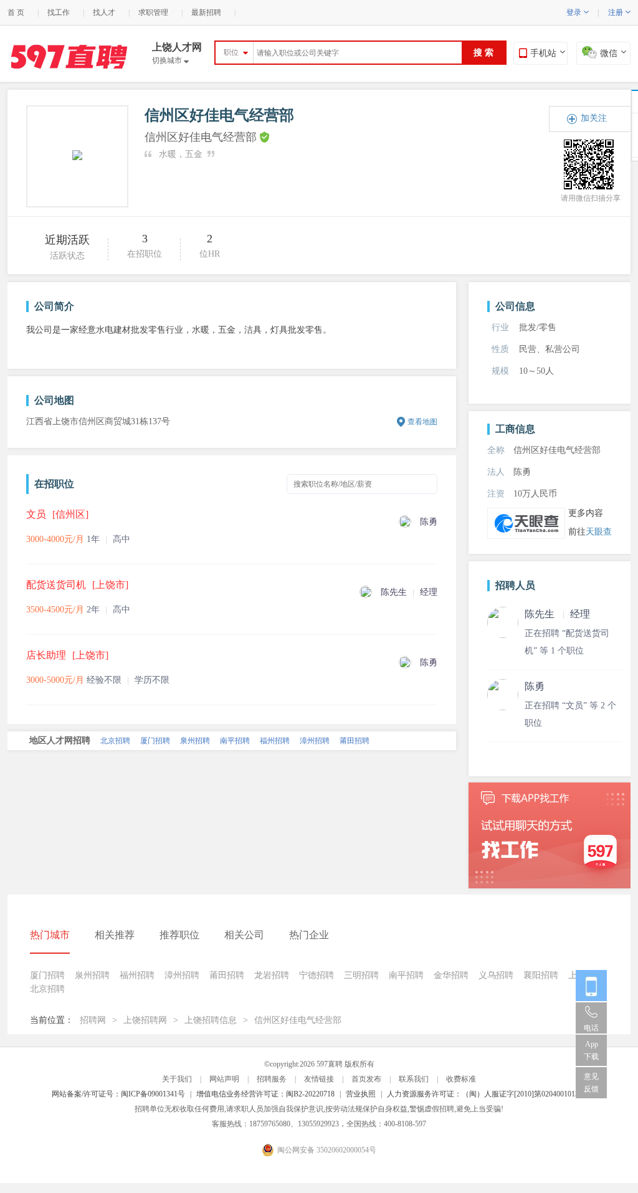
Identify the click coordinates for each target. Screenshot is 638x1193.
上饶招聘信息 (210, 1020)
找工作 (58, 12)
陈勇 (535, 686)
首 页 (15, 12)
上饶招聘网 (145, 1020)
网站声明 (224, 1079)
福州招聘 (275, 740)
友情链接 (319, 1079)
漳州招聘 (315, 740)
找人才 (104, 12)
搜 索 (483, 52)
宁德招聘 (316, 975)
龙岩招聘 (271, 975)
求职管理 (153, 12)
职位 (231, 52)
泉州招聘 (195, 740)
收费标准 (461, 1079)
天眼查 (599, 531)
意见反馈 (591, 1082)
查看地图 (422, 421)
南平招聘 (235, 740)
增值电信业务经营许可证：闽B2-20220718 (265, 1094)
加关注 (594, 118)
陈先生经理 (557, 614)
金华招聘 (451, 975)
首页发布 (366, 1079)
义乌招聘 (495, 975)
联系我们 (414, 1079)
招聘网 (93, 1020)
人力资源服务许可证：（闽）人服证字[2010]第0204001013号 (486, 1094)
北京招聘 (115, 740)
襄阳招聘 (540, 975)
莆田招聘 (354, 740)
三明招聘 (361, 975)
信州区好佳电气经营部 (297, 1020)
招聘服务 (272, 1079)
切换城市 (170, 60)
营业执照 (361, 1094)
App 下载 (591, 1050)
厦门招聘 (155, 740)
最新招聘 (206, 12)
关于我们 (177, 1079)
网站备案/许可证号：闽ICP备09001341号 (118, 1094)
